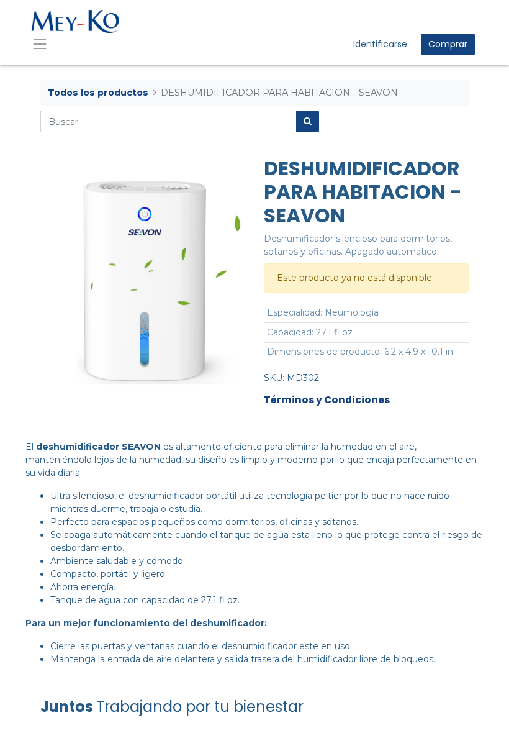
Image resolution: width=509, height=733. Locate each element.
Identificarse (380, 44)
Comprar (447, 44)
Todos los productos (98, 92)
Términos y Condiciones (327, 400)
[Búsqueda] (307, 121)
